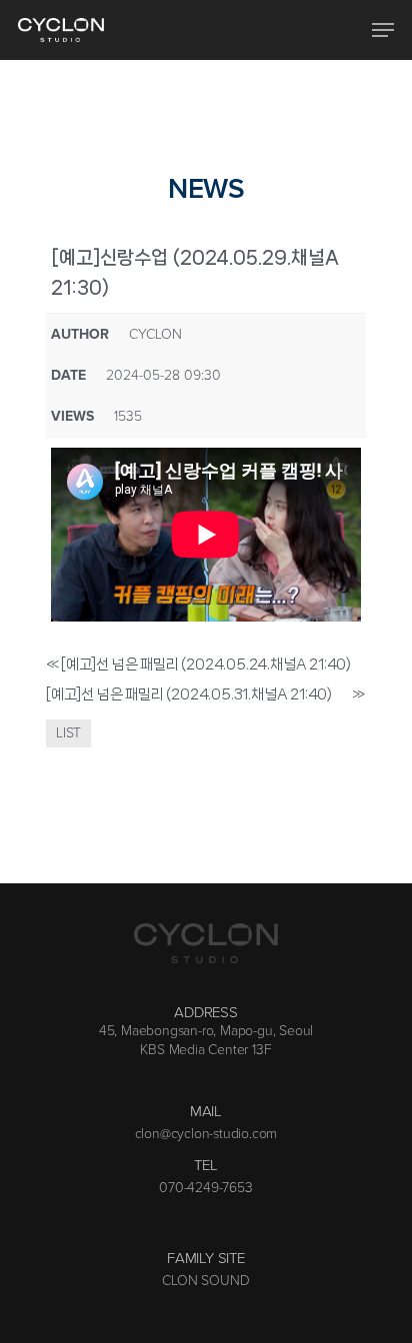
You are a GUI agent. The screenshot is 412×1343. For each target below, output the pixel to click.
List (68, 732)
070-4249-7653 (205, 1188)
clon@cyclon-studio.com (206, 1134)
